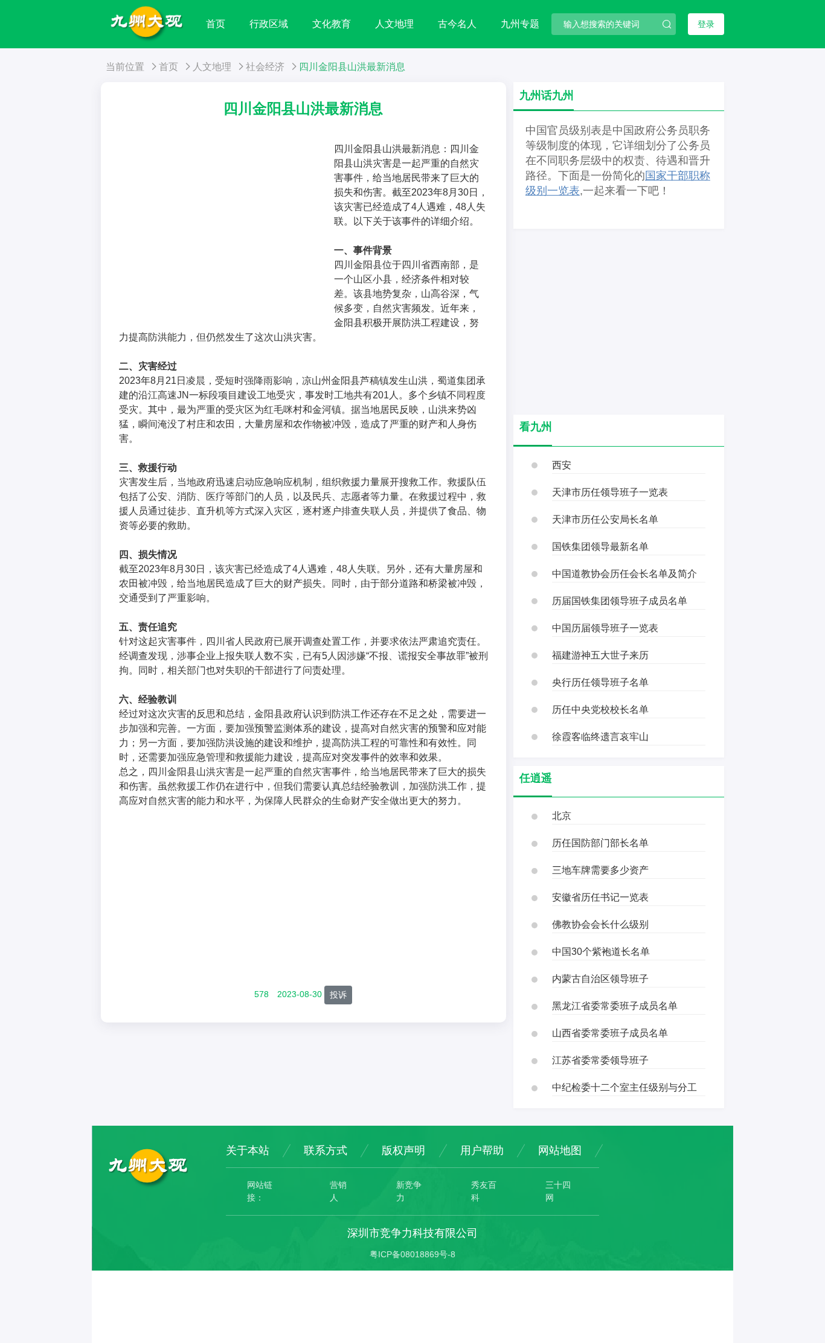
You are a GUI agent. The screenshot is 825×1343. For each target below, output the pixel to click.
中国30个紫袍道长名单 (601, 951)
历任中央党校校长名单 (600, 709)
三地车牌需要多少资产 (600, 870)
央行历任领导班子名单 (600, 682)
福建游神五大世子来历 (600, 655)
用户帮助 (482, 1150)
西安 (561, 465)
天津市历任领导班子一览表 (610, 492)
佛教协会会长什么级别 (600, 924)
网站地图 (560, 1150)
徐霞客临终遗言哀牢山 (600, 737)
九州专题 (520, 24)
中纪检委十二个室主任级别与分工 (624, 1087)
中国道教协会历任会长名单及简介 (624, 574)
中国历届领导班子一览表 (605, 628)
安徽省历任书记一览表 (600, 897)
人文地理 (394, 24)
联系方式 (325, 1150)
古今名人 (457, 24)
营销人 (338, 1191)
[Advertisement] (226, 232)
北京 (561, 816)
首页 (215, 24)
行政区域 (268, 24)
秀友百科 (483, 1191)
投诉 (338, 995)
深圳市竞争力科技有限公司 (412, 1233)
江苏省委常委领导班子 (600, 1060)
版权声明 (403, 1150)
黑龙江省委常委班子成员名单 (615, 1006)
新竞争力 (409, 1191)
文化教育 (331, 24)
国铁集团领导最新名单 (600, 546)
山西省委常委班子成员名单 (610, 1033)
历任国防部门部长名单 (600, 843)
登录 (706, 24)
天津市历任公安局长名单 (605, 519)
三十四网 (558, 1191)
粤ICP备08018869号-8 (412, 1254)
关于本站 (247, 1150)
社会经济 (265, 67)
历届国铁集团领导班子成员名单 (619, 601)
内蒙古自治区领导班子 (600, 979)
